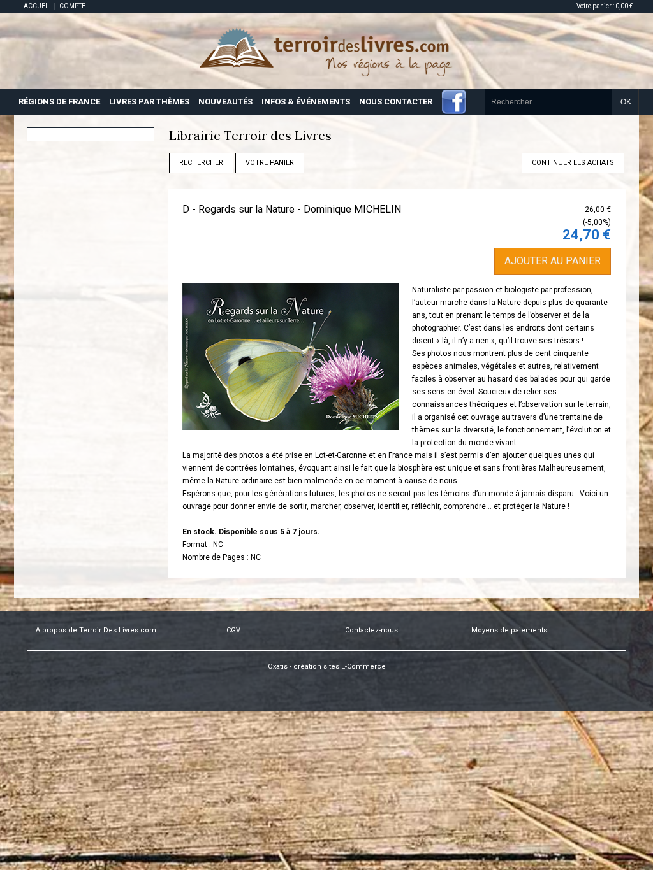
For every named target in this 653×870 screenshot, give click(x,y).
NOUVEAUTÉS (225, 101)
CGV (233, 630)
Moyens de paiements (509, 630)
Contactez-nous (371, 630)
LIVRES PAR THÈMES (149, 101)
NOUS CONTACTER (395, 101)
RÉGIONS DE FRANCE (59, 101)
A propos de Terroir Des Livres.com (96, 630)
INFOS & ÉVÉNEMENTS (305, 101)
